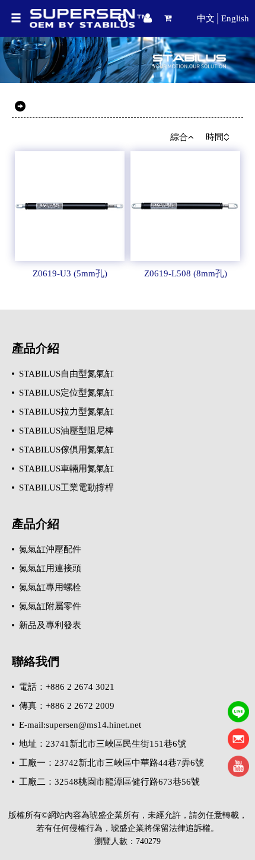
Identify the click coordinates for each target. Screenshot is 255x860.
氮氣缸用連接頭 (50, 568)
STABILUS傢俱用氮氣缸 (66, 449)
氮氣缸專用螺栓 (50, 587)
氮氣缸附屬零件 (50, 606)
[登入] (147, 18)
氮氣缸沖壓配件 (50, 549)
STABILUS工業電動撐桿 (66, 487)
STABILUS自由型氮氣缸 (66, 373)
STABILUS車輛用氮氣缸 (66, 468)
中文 (206, 18)
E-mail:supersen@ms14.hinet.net (80, 725)
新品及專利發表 (50, 625)
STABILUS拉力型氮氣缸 (66, 411)
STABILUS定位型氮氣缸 (66, 392)
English (235, 18)
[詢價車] (172, 18)
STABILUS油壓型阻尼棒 (66, 430)
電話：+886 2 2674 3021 (66, 687)
